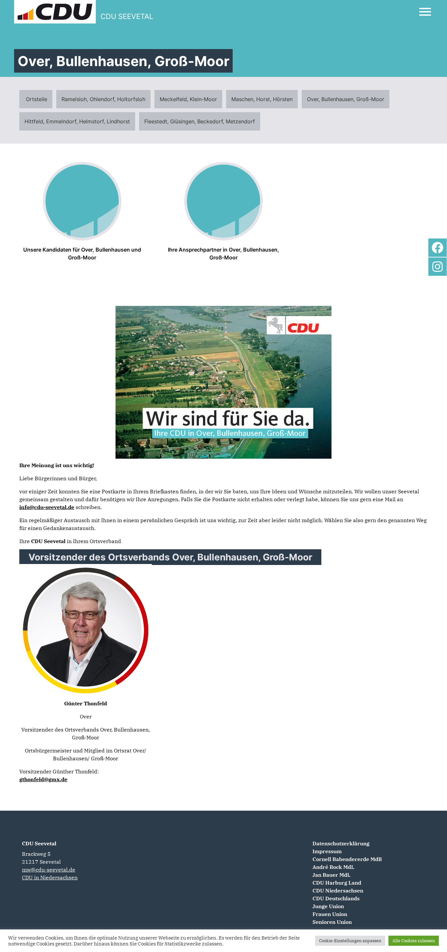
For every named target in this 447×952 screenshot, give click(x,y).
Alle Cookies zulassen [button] (413, 940)
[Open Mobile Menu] (425, 12)
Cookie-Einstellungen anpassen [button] (350, 940)
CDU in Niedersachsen (50, 877)
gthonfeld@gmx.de (43, 779)
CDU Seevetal (39, 843)
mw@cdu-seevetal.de (48, 869)
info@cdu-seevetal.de (46, 507)
